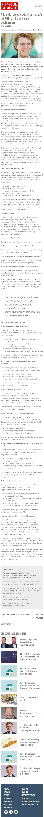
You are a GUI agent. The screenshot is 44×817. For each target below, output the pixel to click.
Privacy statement (28, 795)
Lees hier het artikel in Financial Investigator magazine (24, 616)
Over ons (25, 792)
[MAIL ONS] (16, 812)
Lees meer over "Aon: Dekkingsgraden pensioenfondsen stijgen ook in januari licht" (22, 757)
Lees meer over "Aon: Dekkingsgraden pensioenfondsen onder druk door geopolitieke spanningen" (22, 686)
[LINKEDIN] (11, 812)
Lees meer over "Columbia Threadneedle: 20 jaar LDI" (22, 699)
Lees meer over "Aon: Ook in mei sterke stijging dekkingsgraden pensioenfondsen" (22, 671)
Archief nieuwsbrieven (30, 805)
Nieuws (6, 789)
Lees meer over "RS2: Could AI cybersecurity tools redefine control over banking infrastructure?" (22, 657)
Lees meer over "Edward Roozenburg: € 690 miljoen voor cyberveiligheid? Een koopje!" (22, 728)
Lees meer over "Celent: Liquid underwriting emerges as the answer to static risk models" (22, 742)
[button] (38, 6)
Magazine (7, 792)
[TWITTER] (6, 812)
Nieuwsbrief (8, 808)
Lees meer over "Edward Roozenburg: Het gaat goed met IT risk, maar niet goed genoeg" (22, 771)
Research (7, 798)
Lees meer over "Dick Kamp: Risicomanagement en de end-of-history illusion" (22, 713)
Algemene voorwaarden (30, 801)
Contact (25, 789)
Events (6, 795)
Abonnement (8, 801)
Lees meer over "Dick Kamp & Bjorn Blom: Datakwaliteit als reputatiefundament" (22, 642)
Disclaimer (26, 798)
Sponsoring (8, 805)
